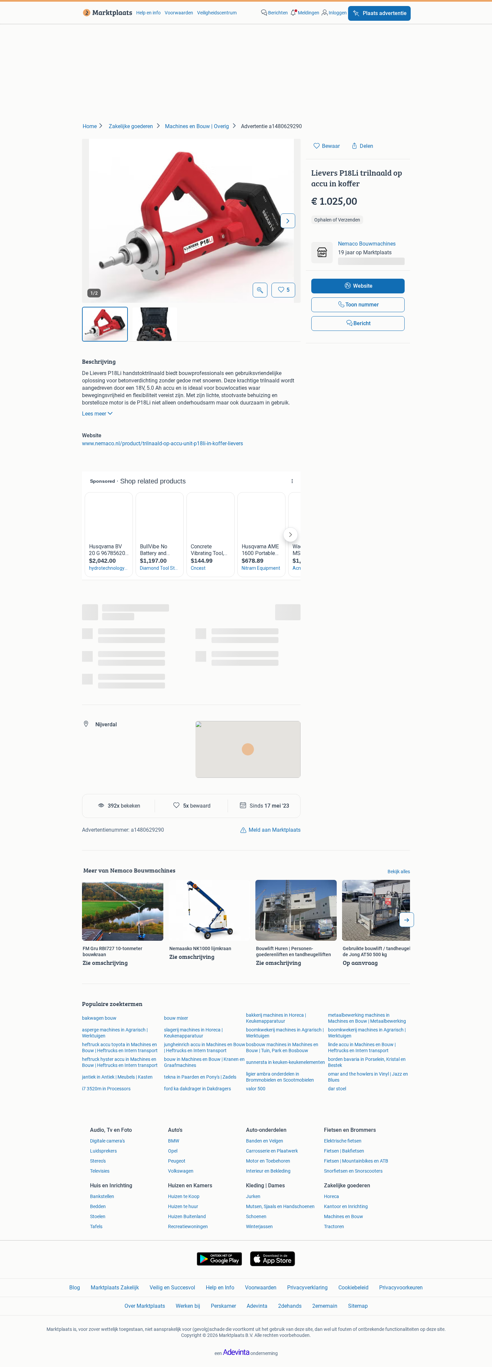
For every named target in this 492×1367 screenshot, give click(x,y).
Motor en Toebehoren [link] (268, 1161)
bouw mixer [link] (176, 1018)
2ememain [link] (324, 1306)
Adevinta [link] (257, 1306)
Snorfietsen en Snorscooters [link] (353, 1171)
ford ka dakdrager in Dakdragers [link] (197, 1088)
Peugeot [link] (176, 1161)
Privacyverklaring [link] (307, 1287)
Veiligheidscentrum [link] (217, 12)
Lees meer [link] (94, 414)
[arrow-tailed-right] (406, 919)
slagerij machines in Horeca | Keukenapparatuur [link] (193, 1032)
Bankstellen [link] (102, 1196)
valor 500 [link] (255, 1088)
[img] (105, 324)
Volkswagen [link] (180, 1171)
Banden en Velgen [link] (264, 1141)
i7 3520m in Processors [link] (106, 1088)
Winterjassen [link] (259, 1226)
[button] (304, 13)
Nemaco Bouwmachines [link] (367, 244)
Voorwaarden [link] (179, 12)
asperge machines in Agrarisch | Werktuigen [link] (115, 1032)
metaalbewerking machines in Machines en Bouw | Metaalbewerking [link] (367, 1018)
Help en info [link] (148, 12)
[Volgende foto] (287, 220)
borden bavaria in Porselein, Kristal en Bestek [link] (367, 1062)
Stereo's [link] (98, 1161)
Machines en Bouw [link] (343, 1216)
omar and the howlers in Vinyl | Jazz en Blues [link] (368, 1077)
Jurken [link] (253, 1196)
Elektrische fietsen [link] (342, 1141)
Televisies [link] (99, 1171)
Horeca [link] (331, 1196)
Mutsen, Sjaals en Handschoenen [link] (280, 1206)
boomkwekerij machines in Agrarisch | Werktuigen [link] (285, 1032)
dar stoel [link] (337, 1088)
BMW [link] (173, 1141)
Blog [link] (74, 1287)
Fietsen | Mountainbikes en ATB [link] (356, 1161)
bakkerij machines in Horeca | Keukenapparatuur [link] (276, 1018)
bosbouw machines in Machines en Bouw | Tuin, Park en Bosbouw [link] (282, 1047)
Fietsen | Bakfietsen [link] (344, 1151)
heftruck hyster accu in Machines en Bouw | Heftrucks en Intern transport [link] (120, 1062)
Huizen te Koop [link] (183, 1196)
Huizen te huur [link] (183, 1206)
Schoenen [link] (256, 1216)
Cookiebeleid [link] (353, 1287)
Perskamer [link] (223, 1306)
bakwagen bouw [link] (99, 1018)
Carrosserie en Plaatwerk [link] (272, 1151)
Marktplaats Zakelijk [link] (115, 1287)
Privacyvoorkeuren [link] (401, 1287)
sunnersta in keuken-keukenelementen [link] (285, 1062)
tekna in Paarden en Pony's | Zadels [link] (200, 1077)
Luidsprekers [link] (103, 1151)
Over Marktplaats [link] (145, 1306)
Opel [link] (172, 1151)
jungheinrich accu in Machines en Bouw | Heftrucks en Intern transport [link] (204, 1047)
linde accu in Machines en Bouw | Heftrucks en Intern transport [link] (362, 1047)
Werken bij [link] (188, 1306)
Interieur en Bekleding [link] (268, 1171)
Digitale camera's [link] (107, 1141)
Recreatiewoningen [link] (188, 1226)
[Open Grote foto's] (260, 290)
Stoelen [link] (97, 1216)
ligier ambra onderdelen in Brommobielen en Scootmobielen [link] (280, 1077)
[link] (106, 12)
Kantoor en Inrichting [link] (346, 1206)
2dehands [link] (290, 1306)
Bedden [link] (98, 1206)
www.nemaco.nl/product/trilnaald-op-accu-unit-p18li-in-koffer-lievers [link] (162, 443)
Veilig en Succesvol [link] (172, 1287)
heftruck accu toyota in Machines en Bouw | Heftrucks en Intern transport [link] (120, 1047)
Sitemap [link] (358, 1306)
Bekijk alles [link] (399, 871)
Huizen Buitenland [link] (187, 1216)
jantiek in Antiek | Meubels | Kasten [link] (117, 1077)
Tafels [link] (96, 1226)
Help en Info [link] (220, 1287)
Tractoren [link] (334, 1226)
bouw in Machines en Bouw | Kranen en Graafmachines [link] (204, 1062)
